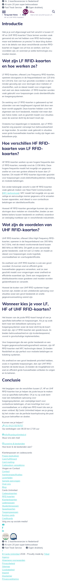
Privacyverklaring (10, 579)
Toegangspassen (10, 512)
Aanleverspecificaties (12, 475)
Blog (24, 15)
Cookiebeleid (8, 570)
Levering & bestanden (14, 444)
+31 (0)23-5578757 (13, 426)
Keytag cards (8, 515)
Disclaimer (7, 576)
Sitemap (6, 567)
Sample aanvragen (11, 481)
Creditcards (7, 519)
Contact (6, 472)
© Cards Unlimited (11, 554)
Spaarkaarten (8, 509)
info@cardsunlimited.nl (15, 435)
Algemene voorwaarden (13, 560)
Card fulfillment (9, 459)
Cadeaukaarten (9, 494)
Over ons (6, 484)
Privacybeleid (8, 564)
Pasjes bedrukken (10, 456)
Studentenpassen (10, 506)
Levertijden (7, 478)
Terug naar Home (11, 15)
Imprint (5, 573)
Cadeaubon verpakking (13, 465)
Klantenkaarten (9, 500)
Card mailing (8, 462)
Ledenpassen (8, 503)
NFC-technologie (11, 193)
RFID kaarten (8, 497)
